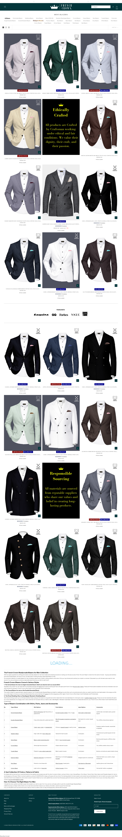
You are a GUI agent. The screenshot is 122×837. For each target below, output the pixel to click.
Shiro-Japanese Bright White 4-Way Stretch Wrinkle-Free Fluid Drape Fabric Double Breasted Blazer (60, 454)
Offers (30, 801)
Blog (5, 801)
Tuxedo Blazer (14, 751)
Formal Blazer (14, 745)
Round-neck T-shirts (78, 686)
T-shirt (35, 727)
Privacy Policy (7, 811)
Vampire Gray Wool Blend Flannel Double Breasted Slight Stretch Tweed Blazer (61, 224)
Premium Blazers (50, 20)
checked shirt (48, 727)
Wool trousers (59, 763)
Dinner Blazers (57, 23)
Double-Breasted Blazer (17, 720)
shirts (40, 686)
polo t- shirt (40, 727)
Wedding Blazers (29, 18)
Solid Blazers (67, 23)
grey (73, 712)
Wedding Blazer (15, 733)
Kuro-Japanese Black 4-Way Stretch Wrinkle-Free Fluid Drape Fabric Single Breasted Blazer (99, 221)
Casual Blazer (14, 727)
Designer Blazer (15, 757)
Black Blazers (69, 20)
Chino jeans (81, 768)
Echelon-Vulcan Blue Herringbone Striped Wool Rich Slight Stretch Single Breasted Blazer (22, 289)
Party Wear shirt (46, 733)
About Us (6, 798)
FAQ (5, 803)
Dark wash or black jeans (84, 712)
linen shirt (44, 768)
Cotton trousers (60, 768)
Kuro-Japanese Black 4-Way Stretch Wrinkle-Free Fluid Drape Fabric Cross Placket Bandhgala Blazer (22, 584)
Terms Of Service (8, 814)
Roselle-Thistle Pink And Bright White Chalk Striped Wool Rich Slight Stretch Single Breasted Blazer (22, 93)
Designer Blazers (38, 20)
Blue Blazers (60, 20)
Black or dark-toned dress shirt (41, 740)
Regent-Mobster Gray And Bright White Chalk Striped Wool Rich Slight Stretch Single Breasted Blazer (23, 221)
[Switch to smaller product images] (6, 27)
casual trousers (64, 727)
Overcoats (114, 18)
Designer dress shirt (39, 757)
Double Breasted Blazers (24, 20)
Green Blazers (86, 20)
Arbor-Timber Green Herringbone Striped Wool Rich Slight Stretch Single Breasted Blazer (61, 93)
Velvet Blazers (39, 18)
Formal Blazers (76, 18)
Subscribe (100, 811)
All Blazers (7, 18)
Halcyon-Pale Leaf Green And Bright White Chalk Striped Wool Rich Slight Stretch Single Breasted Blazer (22, 454)
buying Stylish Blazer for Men (16, 779)
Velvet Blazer (14, 740)
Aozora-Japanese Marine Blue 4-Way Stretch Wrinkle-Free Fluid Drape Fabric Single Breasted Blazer (22, 387)
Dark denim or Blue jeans (84, 763)
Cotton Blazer (14, 768)
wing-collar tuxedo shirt (45, 751)
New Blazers (96, 18)
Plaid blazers (76, 23)
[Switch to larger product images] (3, 27)
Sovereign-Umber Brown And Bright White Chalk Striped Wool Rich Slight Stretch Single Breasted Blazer (99, 451)
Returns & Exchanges (9, 806)
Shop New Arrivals (4, 836)
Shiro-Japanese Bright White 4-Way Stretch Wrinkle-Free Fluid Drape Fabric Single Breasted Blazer (60, 292)
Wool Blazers (114, 20)
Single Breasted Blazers (10, 20)
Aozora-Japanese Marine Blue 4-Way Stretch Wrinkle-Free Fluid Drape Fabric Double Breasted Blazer (22, 519)
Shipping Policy (8, 808)
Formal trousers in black (62, 712)
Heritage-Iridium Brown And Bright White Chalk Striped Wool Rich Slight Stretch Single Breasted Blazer (61, 653)
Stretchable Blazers (17, 18)
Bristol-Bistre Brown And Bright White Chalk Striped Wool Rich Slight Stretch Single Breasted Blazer (99, 155)
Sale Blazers (84, 23)
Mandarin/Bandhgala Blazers (63, 18)
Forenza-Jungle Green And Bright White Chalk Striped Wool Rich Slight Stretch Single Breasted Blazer (61, 587)
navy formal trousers (65, 740)
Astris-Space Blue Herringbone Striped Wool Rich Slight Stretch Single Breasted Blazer (61, 387)
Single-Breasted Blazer (16, 712)
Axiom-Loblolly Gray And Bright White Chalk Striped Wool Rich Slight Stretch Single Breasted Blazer (99, 93)
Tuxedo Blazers (105, 18)
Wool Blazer (14, 763)
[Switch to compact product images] (9, 27)
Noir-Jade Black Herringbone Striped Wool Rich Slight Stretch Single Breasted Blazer (99, 584)
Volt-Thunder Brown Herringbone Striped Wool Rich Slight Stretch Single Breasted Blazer (99, 292)
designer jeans (81, 727)
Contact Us (31, 798)
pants (46, 694)
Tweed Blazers (47, 23)
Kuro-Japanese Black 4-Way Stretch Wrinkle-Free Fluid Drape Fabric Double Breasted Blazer (99, 387)
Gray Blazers (96, 20)
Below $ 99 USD (49, 18)
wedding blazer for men (91, 697)
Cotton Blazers (38, 23)
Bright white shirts (38, 711)
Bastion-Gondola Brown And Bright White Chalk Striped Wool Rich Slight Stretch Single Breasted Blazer (22, 650)
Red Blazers (77, 20)
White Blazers (104, 20)
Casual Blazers (86, 18)
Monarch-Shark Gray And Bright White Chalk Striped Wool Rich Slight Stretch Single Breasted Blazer (99, 522)
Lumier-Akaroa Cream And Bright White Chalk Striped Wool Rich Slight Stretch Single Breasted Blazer (23, 158)
